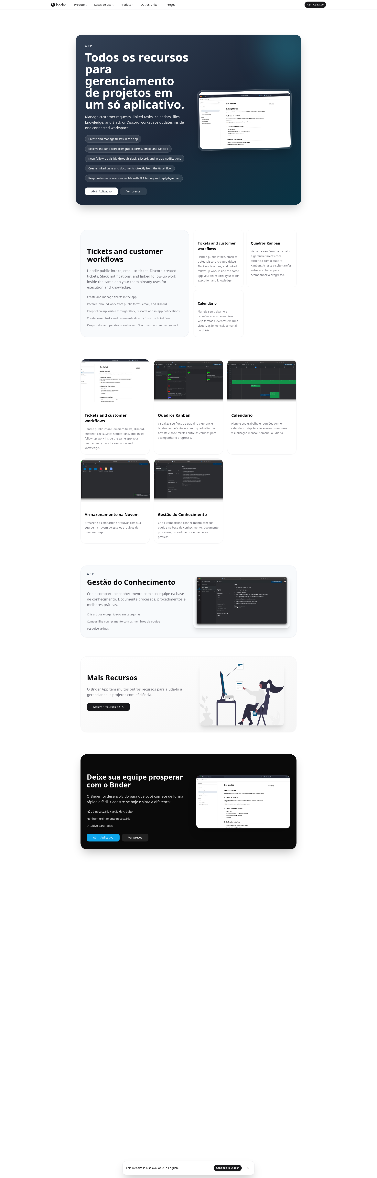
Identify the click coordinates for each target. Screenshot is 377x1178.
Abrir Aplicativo (315, 4)
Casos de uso (102, 4)
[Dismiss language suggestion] (247, 1168)
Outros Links (149, 4)
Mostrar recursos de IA (108, 707)
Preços (171, 4)
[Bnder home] (58, 5)
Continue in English (227, 1168)
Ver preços (133, 191)
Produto (79, 4)
